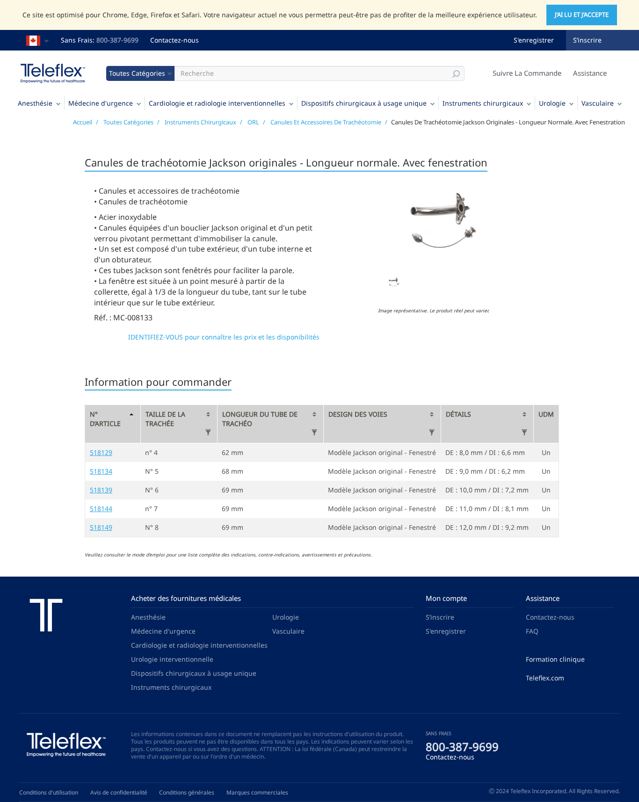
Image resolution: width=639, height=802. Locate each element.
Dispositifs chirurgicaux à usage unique (364, 103)
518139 (101, 489)
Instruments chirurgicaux (483, 103)
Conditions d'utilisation (48, 792)
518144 (101, 508)
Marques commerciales (257, 792)
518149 (101, 527)
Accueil (82, 122)
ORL (253, 122)
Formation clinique (555, 659)
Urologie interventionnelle (172, 659)
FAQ (532, 631)
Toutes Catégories (128, 122)
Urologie (552, 103)
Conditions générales (186, 792)
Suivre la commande (527, 73)
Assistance (590, 73)
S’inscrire (587, 40)
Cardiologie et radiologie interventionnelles (217, 103)
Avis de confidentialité (118, 792)
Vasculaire (597, 103)
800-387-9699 (117, 40)
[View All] (208, 432)
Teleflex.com (545, 677)
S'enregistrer (534, 40)
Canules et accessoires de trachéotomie (325, 122)
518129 (101, 452)
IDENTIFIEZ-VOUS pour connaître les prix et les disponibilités (224, 336)
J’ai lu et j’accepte (582, 14)
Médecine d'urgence (100, 103)
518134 (101, 471)
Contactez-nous (174, 40)
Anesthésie (35, 103)
